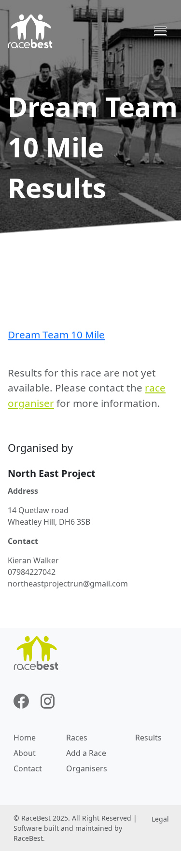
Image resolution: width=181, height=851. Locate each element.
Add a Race (86, 753)
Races (76, 737)
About (25, 753)
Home (25, 737)
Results (148, 737)
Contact (28, 768)
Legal (160, 818)
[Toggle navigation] (160, 31)
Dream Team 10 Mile (56, 334)
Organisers (86, 768)
